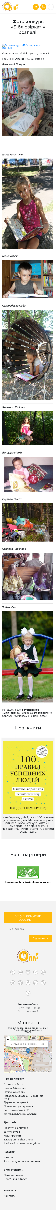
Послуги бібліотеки (16, 1127)
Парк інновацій (13, 1175)
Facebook (28, 983)
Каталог (9, 1157)
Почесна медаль (14, 1092)
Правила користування (18, 1106)
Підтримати (35, 7)
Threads (43, 983)
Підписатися (41, 938)
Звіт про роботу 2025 (17, 1110)
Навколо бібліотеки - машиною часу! (23, 1097)
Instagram (20, 983)
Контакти (10, 1195)
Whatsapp (28, 994)
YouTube (12, 983)
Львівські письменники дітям (22, 1143)
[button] (28, 1051)
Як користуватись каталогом (22, 1161)
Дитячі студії (12, 1131)
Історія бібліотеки (15, 1088)
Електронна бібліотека (18, 1139)
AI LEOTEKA (20, 973)
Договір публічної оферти (20, 1114)
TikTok (35, 983)
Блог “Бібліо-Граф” (15, 1179)
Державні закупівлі (16, 1102)
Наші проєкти (12, 1135)
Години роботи (13, 1084)
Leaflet (20, 1072)
